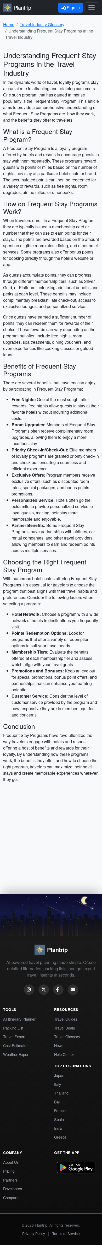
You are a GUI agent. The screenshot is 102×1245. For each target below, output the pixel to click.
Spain (59, 1119)
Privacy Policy (33, 1233)
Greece (60, 1137)
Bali (57, 1101)
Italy (57, 1084)
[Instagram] (29, 989)
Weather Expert (16, 1054)
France (60, 1110)
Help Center (64, 1054)
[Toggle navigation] (91, 7)
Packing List (13, 1028)
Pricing (9, 1171)
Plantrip (22, 7)
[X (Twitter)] (43, 989)
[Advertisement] (51, 840)
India (58, 1128)
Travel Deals (64, 1028)
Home (8, 24)
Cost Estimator (15, 1045)
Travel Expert (14, 1036)
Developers (12, 1188)
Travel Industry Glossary (42, 24)
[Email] (73, 989)
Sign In (73, 7)
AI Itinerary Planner (19, 1019)
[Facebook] (58, 989)
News (58, 1045)
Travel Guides (65, 1019)
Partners (10, 1180)
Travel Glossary (67, 1036)
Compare (11, 1197)
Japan (59, 1075)
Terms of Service (66, 1233)
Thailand (61, 1093)
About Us (11, 1162)
